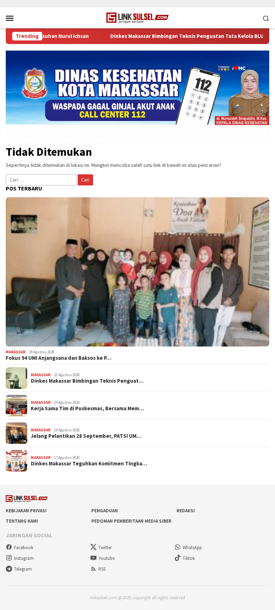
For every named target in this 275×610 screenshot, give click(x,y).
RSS (102, 569)
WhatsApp (192, 547)
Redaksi (186, 511)
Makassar (15, 351)
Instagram (24, 558)
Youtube (106, 558)
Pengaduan (104, 511)
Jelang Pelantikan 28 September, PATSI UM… (86, 436)
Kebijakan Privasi (26, 511)
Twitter (105, 547)
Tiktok (189, 558)
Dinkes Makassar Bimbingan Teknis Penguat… (87, 381)
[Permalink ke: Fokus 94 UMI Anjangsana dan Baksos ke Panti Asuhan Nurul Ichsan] (137, 272)
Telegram (23, 569)
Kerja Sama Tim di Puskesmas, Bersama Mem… (87, 408)
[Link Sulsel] (137, 17)
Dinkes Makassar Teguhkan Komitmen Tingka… (89, 463)
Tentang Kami (22, 521)
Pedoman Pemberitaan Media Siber (131, 521)
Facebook (23, 547)
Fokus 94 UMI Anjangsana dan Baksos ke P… (58, 358)
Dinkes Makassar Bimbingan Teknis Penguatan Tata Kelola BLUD (178, 36)
